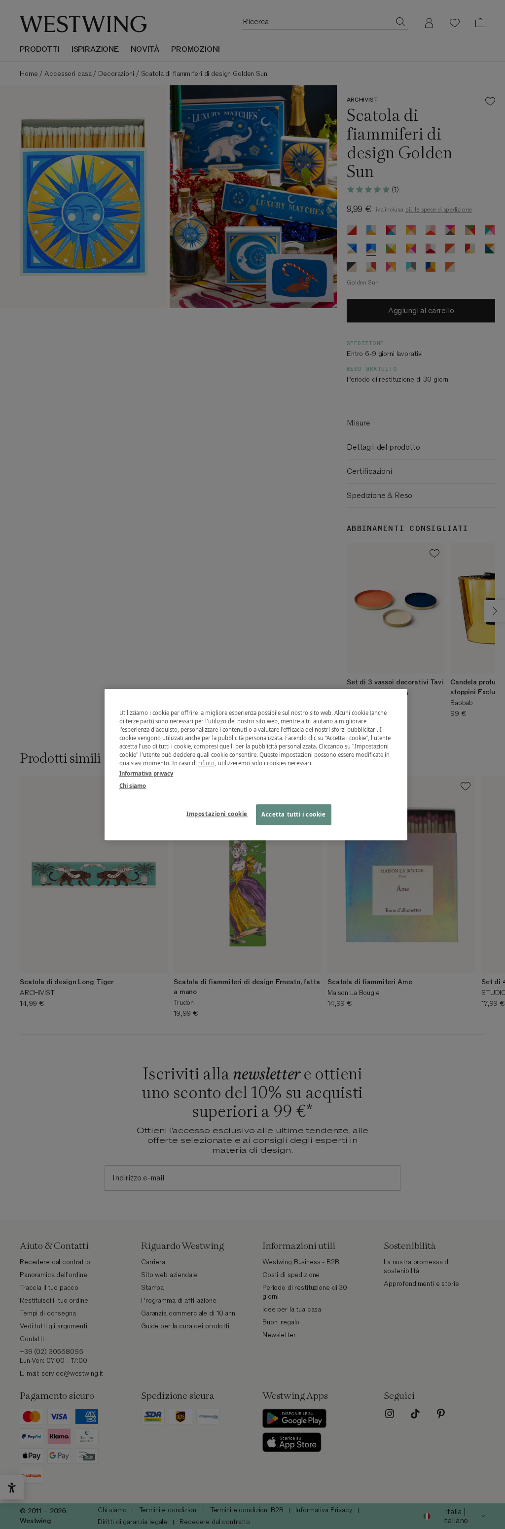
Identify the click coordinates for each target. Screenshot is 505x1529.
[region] (256, 764)
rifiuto (206, 763)
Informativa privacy (146, 773)
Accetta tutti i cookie (293, 814)
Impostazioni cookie (217, 814)
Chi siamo (132, 785)
